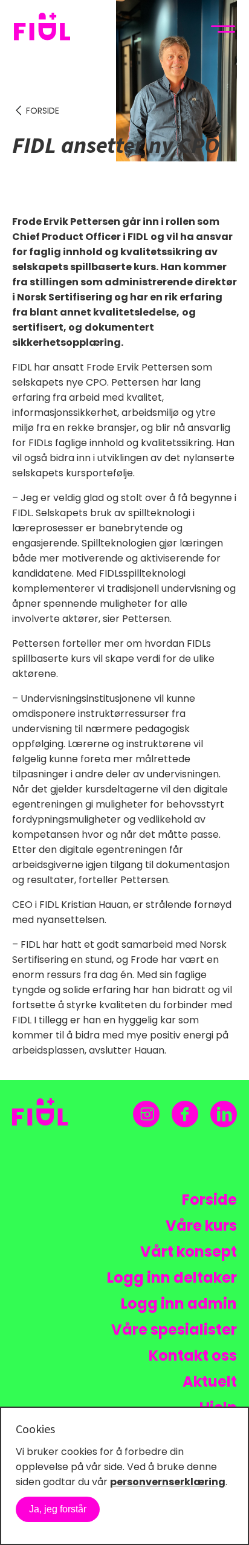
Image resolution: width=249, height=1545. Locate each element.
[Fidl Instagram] (146, 1114)
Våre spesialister (174, 1329)
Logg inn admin (179, 1303)
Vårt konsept (188, 1252)
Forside (42, 111)
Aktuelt (210, 1381)
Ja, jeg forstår (57, 1509)
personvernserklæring (167, 1482)
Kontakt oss (193, 1355)
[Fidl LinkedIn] (224, 1114)
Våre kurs (201, 1226)
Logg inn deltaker (172, 1278)
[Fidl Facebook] (185, 1114)
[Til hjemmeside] (51, 29)
